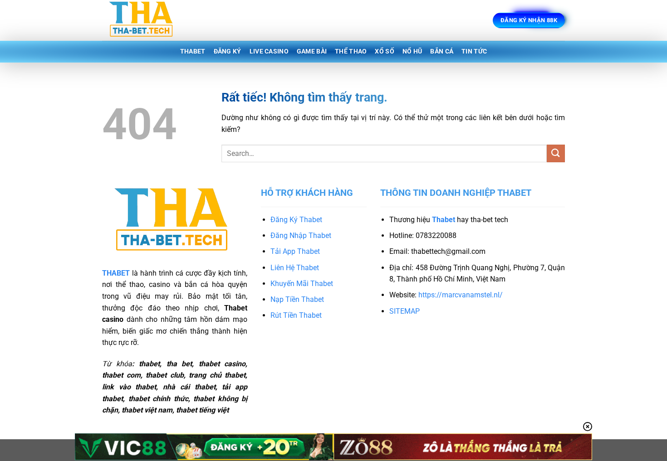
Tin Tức (474, 51)
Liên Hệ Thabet (294, 267)
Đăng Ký (227, 51)
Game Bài (312, 51)
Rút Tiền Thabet (296, 315)
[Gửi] (556, 153)
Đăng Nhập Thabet (300, 235)
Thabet (193, 51)
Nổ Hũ (412, 51)
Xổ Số (384, 51)
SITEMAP (404, 311)
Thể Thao (351, 51)
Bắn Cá (441, 51)
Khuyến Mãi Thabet (301, 283)
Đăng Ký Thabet (296, 219)
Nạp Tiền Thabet (297, 299)
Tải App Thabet (295, 251)
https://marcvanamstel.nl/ (460, 295)
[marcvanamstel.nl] (147, 20)
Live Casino (269, 51)
